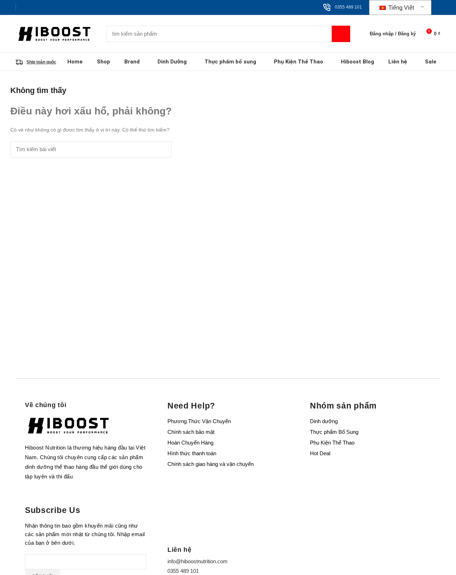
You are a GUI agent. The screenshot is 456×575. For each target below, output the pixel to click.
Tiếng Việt (400, 8)
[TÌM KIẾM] (341, 34)
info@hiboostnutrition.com (197, 561)
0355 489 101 (348, 7)
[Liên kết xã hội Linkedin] (48, 7)
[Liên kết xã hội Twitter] (32, 7)
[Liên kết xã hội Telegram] (56, 7)
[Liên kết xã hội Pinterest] (40, 7)
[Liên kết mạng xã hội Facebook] (24, 7)
